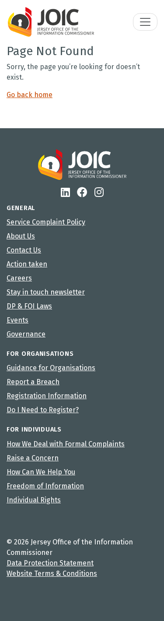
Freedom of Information (45, 486)
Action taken (27, 264)
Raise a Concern (33, 458)
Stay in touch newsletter (46, 292)
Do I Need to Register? (43, 410)
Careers (19, 278)
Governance (26, 334)
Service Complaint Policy (46, 222)
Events (17, 320)
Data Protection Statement (50, 563)
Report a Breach (33, 382)
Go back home (29, 95)
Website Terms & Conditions (52, 573)
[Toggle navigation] (145, 22)
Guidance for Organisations (51, 368)
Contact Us (24, 250)
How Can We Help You (41, 472)
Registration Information (47, 396)
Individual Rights (34, 500)
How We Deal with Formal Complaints (66, 444)
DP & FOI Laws (29, 306)
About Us (21, 236)
